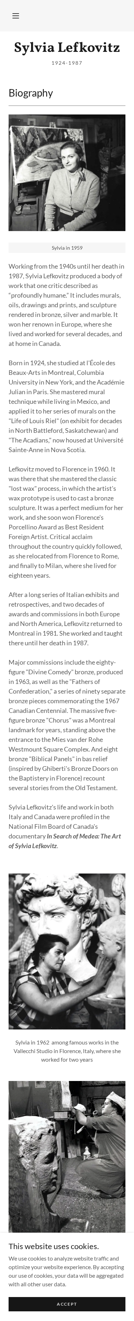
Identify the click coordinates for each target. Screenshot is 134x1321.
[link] (67, 48)
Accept (67, 1304)
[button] (16, 16)
